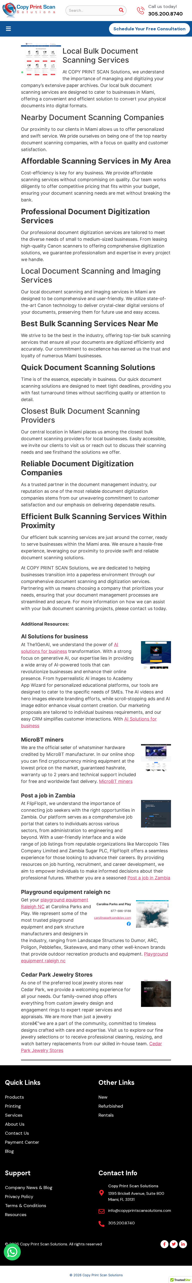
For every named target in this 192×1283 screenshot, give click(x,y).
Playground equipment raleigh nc (65, 892)
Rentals (106, 1115)
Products (14, 1097)
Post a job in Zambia (48, 795)
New (103, 1097)
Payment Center (22, 1142)
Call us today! (162, 7)
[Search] (121, 10)
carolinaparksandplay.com (112, 917)
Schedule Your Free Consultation (150, 29)
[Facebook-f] (164, 1244)
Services (13, 1115)
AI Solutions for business (54, 636)
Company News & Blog (28, 1188)
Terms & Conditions (25, 1206)
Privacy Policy (19, 1197)
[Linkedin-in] (183, 1244)
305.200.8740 (121, 1223)
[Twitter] (174, 1244)
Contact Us (17, 1133)
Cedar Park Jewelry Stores (56, 974)
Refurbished (110, 1106)
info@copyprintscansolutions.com (139, 1210)
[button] (8, 29)
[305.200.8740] (101, 1224)
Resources (15, 1215)
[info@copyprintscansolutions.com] (101, 1211)
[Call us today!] (140, 10)
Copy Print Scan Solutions (133, 1186)
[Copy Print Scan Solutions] (101, 1193)
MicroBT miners (42, 739)
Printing (13, 1106)
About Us (14, 1124)
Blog (9, 1151)
